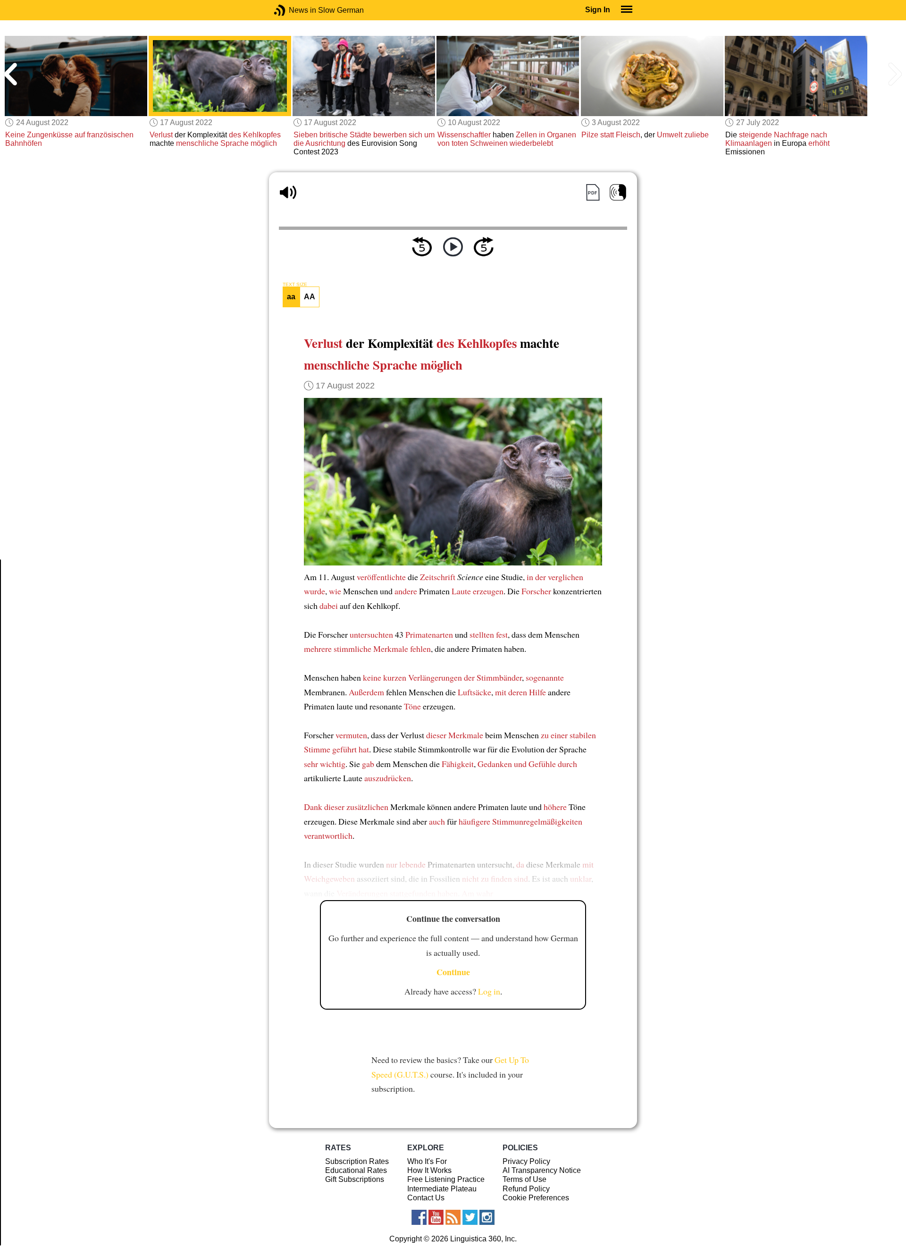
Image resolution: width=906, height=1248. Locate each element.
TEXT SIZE (295, 284)
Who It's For (427, 1161)
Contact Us (426, 1198)
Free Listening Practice (446, 1179)
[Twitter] (470, 1217)
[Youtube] (436, 1217)
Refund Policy (526, 1189)
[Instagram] (487, 1217)
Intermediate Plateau (442, 1189)
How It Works (429, 1170)
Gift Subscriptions (354, 1179)
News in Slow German (294, 10)
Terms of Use (524, 1179)
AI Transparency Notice (542, 1170)
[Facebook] (419, 1217)
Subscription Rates (357, 1161)
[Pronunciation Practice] (618, 192)
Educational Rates (356, 1170)
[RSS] (453, 1217)
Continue (453, 972)
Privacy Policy (526, 1161)
